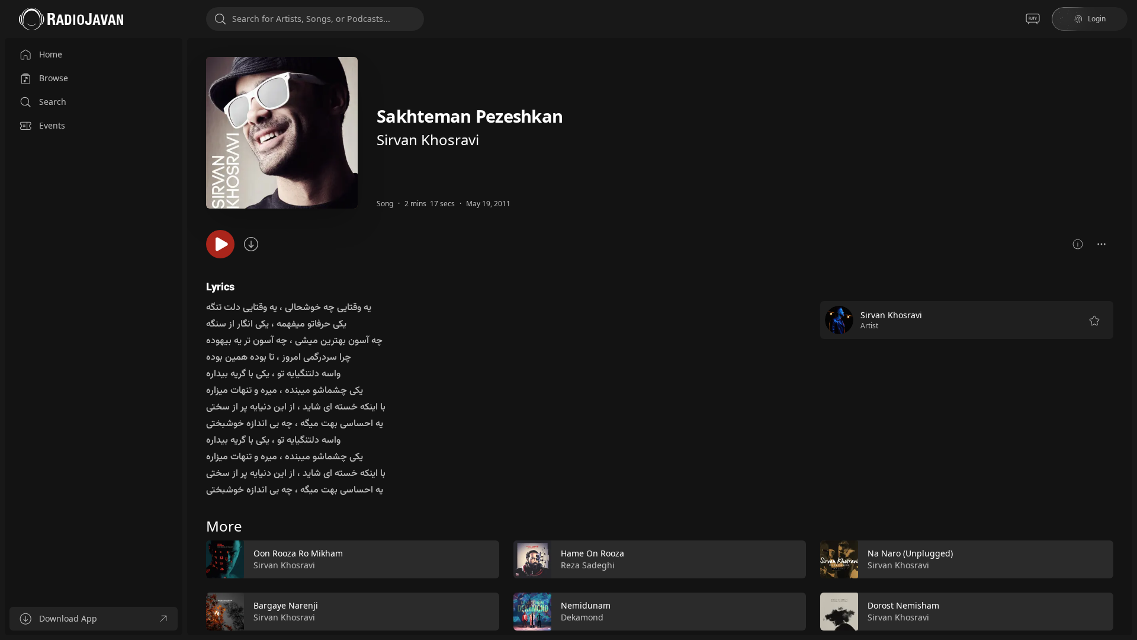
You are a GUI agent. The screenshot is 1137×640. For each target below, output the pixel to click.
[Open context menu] (1101, 244)
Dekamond (582, 617)
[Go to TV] (1032, 18)
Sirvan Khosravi (428, 139)
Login (1097, 19)
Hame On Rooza (592, 553)
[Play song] (220, 244)
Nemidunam (586, 605)
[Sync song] (251, 244)
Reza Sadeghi (588, 565)
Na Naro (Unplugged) (910, 553)
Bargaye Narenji (285, 605)
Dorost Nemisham (903, 605)
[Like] (483, 560)
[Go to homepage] (71, 19)
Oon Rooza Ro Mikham (298, 553)
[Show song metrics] (1078, 244)
